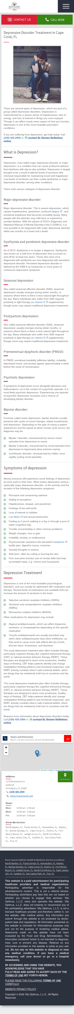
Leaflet (44, 770)
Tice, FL (50, 873)
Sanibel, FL (19, 873)
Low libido (14, 516)
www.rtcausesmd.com (21, 795)
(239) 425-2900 (12, 137)
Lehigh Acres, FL (24, 870)
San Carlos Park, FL (35, 873)
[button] (37, 753)
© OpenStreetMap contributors (63, 770)
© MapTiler (50, 770)
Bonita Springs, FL (18, 866)
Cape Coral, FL (35, 866)
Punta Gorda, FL (31, 863)
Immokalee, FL (47, 863)
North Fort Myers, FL (44, 870)
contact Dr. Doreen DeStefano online (33, 139)
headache (58, 542)
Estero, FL (49, 866)
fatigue (55, 211)
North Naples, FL (13, 863)
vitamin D (40, 302)
